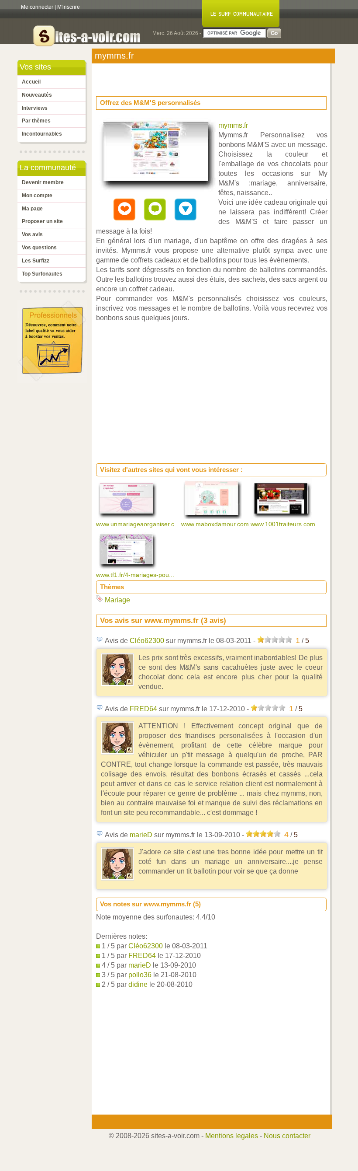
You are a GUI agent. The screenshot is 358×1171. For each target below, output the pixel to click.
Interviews (35, 108)
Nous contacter (287, 1136)
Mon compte (37, 195)
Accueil (31, 82)
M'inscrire (68, 7)
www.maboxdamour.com (216, 524)
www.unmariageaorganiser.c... (138, 524)
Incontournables (42, 134)
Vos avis (32, 234)
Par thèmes (36, 121)
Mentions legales (231, 1136)
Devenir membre (43, 182)
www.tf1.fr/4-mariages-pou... (136, 574)
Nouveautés (37, 95)
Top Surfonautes (42, 274)
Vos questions (39, 248)
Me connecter (37, 7)
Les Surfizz (35, 261)
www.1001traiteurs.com (284, 524)
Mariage (117, 600)
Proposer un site (42, 221)
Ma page (32, 209)
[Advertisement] (166, 77)
